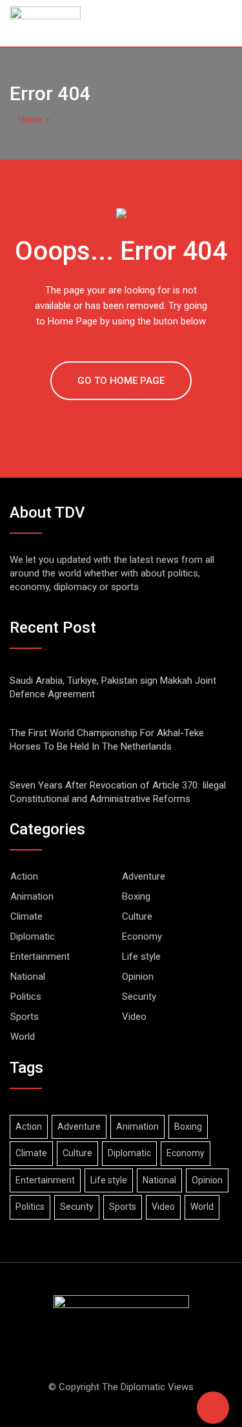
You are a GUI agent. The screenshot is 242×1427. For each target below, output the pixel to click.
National (27, 976)
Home (30, 119)
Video (134, 1016)
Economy (142, 936)
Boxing (136, 896)
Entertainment (40, 956)
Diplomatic (32, 936)
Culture (137, 916)
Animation (32, 896)
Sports (24, 1016)
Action (24, 876)
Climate (26, 916)
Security (139, 996)
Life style (141, 956)
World (22, 1036)
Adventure (143, 876)
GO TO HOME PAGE (121, 380)
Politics (25, 996)
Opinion (138, 976)
